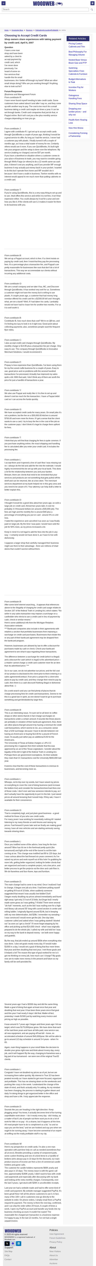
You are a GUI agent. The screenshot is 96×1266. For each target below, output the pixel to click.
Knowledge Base (17, 30)
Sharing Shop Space (78, 103)
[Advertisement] (50, 20)
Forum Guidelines (57, 1238)
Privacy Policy (56, 1242)
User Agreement (57, 1234)
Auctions (53, 1263)
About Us (54, 1255)
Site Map (8, 1251)
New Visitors (55, 1251)
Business (29, 30)
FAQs (7, 1255)
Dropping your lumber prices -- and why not (77, 112)
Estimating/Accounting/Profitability (47, 30)
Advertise (54, 1259)
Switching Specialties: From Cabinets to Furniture (78, 71)
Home (6, 30)
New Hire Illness (76, 128)
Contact (7, 1259)
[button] (7, 1243)
